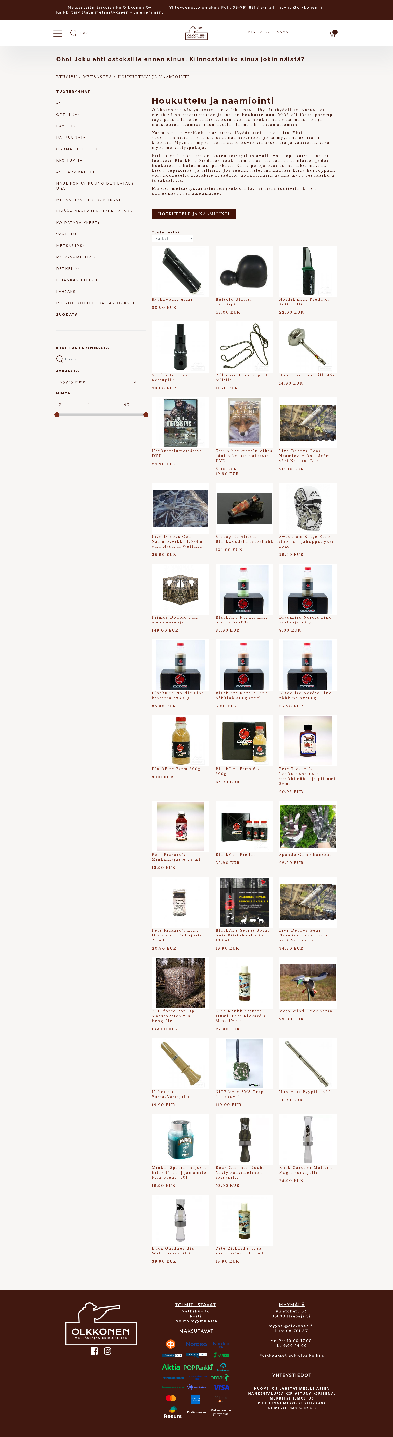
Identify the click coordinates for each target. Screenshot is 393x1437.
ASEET (63, 103)
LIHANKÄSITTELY (76, 280)
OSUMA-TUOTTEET (77, 149)
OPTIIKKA (67, 115)
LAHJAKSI (67, 292)
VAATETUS (67, 234)
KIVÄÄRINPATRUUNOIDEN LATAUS (95, 211)
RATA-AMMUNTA (75, 257)
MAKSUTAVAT (196, 1331)
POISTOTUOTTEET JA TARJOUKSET (96, 303)
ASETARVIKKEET (74, 172)
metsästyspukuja (185, 147)
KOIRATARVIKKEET (77, 223)
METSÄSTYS (69, 246)
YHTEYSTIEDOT (292, 1375)
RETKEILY (67, 269)
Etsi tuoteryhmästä (83, 348)
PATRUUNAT (69, 138)
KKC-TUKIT (68, 160)
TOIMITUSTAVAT (195, 1304)
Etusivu (66, 77)
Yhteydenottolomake (193, 7)
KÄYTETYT (67, 126)
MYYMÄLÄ (292, 1304)
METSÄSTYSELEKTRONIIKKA (87, 200)
